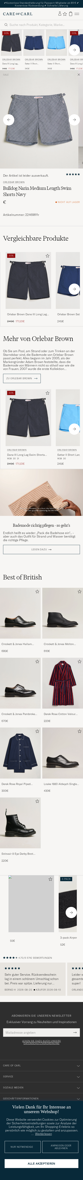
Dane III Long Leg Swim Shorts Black (10, 63)
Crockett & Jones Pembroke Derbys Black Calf (18, 714)
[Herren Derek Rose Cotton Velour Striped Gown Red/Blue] (62, 683)
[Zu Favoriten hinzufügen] (46, 256)
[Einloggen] (59, 13)
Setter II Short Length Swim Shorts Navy (33, 63)
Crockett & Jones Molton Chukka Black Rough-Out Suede (59, 644)
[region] (41, 979)
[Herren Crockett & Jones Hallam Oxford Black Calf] (20, 613)
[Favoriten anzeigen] (65, 14)
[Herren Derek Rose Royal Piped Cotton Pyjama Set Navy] (20, 753)
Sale (6, 74)
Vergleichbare (36, 238)
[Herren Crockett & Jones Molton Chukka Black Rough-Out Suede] (62, 613)
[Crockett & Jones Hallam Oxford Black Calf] (20, 641)
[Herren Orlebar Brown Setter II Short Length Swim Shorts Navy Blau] (33, 43)
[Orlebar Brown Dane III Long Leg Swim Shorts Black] (28, 311)
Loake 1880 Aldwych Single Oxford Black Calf (60, 784)
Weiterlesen (43, 1134)
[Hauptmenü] (76, 13)
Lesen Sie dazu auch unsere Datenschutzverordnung (41, 1042)
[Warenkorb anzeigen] (70, 14)
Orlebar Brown (11, 59)
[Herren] (31, 903)
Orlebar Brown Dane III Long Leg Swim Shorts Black (27, 314)
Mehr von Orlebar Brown (38, 339)
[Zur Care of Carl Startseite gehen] (17, 13)
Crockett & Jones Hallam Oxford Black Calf (17, 644)
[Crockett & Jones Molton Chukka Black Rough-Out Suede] (62, 641)
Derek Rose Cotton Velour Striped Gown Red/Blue (59, 714)
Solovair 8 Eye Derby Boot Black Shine (17, 854)
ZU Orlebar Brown (19, 378)
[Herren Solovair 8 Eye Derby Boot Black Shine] (20, 823)
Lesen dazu (39, 549)
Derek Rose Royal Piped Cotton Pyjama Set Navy (16, 784)
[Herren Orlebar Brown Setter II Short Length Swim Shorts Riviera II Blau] (56, 43)
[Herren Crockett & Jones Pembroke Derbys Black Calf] (20, 683)
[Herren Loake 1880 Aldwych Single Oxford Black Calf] (62, 753)
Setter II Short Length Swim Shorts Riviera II (56, 63)
